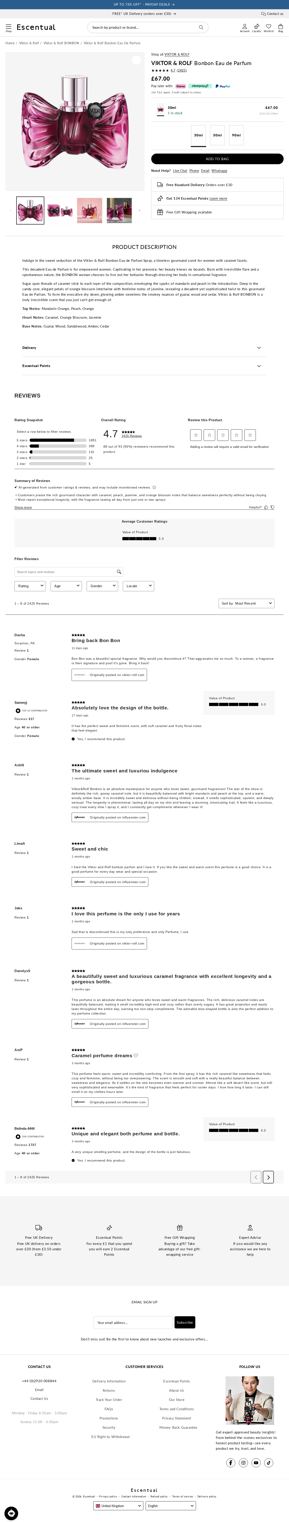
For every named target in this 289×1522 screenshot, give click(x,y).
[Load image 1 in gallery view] (30, 210)
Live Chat (180, 171)
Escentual (89, 1496)
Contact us (275, 14)
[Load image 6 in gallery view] (89, 210)
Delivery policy (207, 1496)
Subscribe (185, 1322)
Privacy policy (108, 1496)
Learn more (218, 198)
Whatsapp (219, 171)
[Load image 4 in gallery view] (60, 210)
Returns (109, 1390)
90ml (236, 135)
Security (109, 1427)
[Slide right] (139, 210)
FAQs (109, 1409)
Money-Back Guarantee (178, 1427)
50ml (217, 135)
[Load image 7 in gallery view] (119, 210)
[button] (8, 25)
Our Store (176, 1400)
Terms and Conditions (176, 1409)
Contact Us (39, 1398)
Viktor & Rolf (176, 54)
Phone (194, 171)
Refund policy (159, 1496)
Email (205, 171)
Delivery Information (109, 1381)
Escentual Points (176, 1381)
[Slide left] (10, 210)
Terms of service (182, 1496)
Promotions (109, 1418)
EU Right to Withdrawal (110, 1437)
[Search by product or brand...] (201, 27)
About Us (176, 1390)
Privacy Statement (176, 1418)
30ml (198, 135)
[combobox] (148, 27)
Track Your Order (109, 1400)
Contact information (133, 1496)
